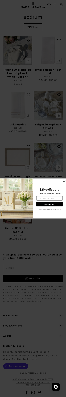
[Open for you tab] (56, 387)
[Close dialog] (64, 180)
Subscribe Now (49, 204)
